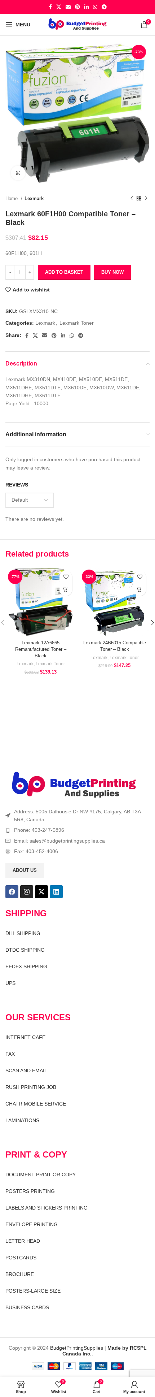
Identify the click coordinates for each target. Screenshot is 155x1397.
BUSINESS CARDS (27, 1307)
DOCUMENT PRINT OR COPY (40, 1174)
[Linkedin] (56, 891)
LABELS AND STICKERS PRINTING (46, 1208)
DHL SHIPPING (22, 933)
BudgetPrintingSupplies (76, 1348)
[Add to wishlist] (65, 577)
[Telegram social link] (104, 7)
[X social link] (58, 7)
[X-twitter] (41, 891)
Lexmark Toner (76, 323)
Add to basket (64, 272)
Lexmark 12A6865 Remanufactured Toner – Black (40, 649)
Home (12, 198)
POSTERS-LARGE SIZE (33, 1291)
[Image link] (73, 785)
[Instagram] (26, 891)
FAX (10, 1054)
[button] (65, 589)
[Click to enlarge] (18, 173)
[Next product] (146, 198)
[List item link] (77, 830)
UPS (10, 983)
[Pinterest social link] (77, 7)
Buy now (112, 272)
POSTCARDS (20, 1257)
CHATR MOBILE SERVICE (35, 1104)
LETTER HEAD (22, 1241)
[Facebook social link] (50, 7)
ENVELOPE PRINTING (31, 1224)
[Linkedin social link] (86, 7)
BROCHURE (19, 1274)
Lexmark (34, 198)
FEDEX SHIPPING (26, 966)
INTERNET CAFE (25, 1037)
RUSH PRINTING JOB (30, 1087)
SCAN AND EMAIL (26, 1070)
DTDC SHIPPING (25, 950)
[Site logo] (77, 24)
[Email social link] (68, 7)
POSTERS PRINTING (30, 1191)
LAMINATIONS (22, 1120)
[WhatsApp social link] (95, 7)
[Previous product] (131, 198)
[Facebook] (11, 891)
